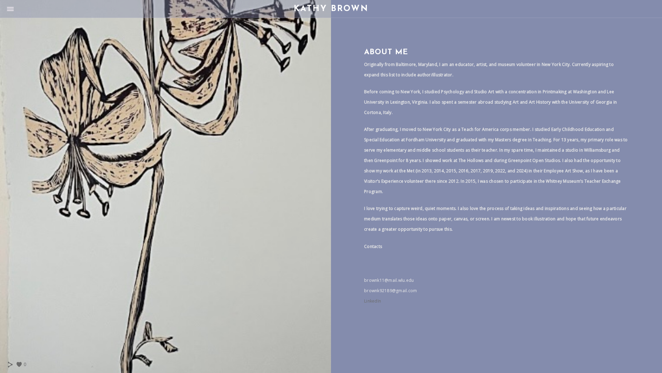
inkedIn (373, 301)
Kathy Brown (331, 9)
